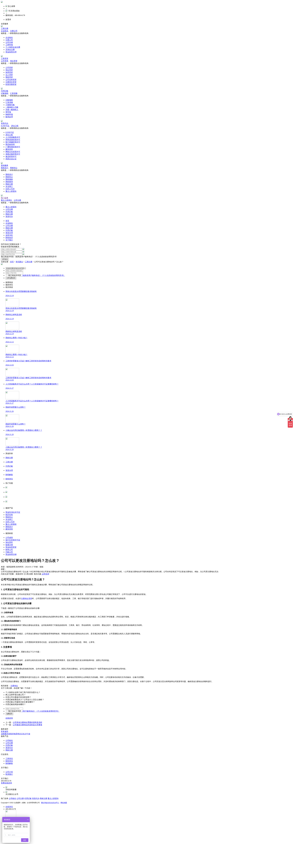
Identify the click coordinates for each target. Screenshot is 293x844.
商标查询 (9, 182)
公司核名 (9, 494)
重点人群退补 (10, 191)
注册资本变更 (10, 82)
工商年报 (9, 45)
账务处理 (9, 117)
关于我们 (9, 240)
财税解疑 (9, 763)
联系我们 (9, 774)
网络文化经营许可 (12, 152)
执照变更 (9, 72)
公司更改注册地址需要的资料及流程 (27, 722)
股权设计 (4, 168)
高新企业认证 (10, 159)
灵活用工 (9, 186)
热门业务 (4, 198)
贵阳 (10, 734)
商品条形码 (10, 144)
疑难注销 (9, 545)
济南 (14, 734)
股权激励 (9, 179)
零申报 (8, 112)
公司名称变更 (10, 80)
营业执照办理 (10, 52)
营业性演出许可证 (12, 512)
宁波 (28, 734)
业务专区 (9, 235)
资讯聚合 (19, 262)
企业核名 (4, 31)
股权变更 (9, 77)
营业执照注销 (10, 554)
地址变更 (13, 61)
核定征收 (9, 515)
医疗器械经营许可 (12, 142)
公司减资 (9, 538)
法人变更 (9, 75)
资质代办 (4, 123)
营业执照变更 (10, 547)
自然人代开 (10, 189)
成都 (3, 734)
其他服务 (4, 165)
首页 (7, 221)
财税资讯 (9, 761)
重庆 (6, 734)
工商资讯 (9, 759)
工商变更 (4, 58)
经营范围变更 (10, 84)
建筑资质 (9, 149)
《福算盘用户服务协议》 (24, 257)
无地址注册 (10, 50)
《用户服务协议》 (28, 711)
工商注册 (4, 28)
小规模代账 (10, 105)
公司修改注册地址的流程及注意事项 (27, 725)
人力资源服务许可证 (13, 490)
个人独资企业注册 (12, 47)
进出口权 (14, 126)
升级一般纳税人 (11, 110)
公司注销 (9, 42)
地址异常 (9, 542)
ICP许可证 (5, 126)
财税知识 (9, 238)
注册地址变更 (26, 598)
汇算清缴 (13, 93)
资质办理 (9, 233)
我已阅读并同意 (14, 275)
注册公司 (13, 31)
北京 (21, 734)
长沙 (25, 734)
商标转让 (13, 168)
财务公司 (9, 550)
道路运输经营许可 (12, 154)
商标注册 (9, 184)
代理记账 (4, 91)
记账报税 (4, 93)
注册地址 (14, 686)
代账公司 (9, 552)
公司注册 (17, 200)
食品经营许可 (10, 156)
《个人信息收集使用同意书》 (46, 257)
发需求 (8, 20)
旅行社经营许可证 (12, 540)
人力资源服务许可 (12, 137)
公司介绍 (9, 772)
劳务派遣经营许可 (12, 140)
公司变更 (4, 61)
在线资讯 (9, 807)
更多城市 (4, 731)
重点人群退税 (10, 524)
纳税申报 (9, 114)
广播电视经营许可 (12, 147)
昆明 (17, 734)
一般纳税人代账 (11, 107)
